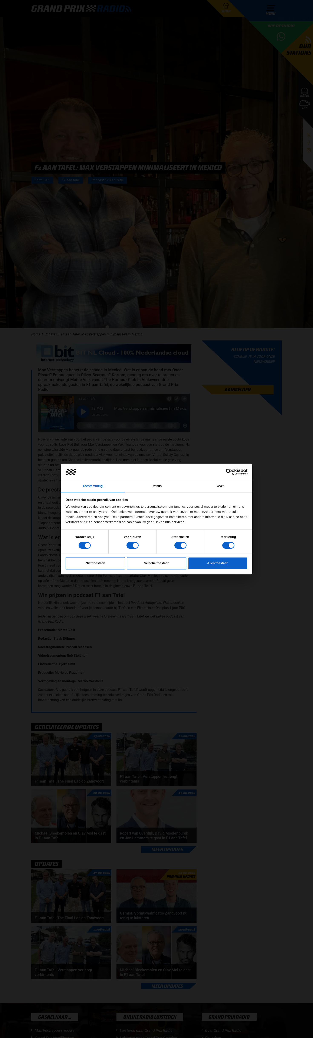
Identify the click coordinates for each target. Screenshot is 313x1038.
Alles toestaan (217, 563)
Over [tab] (220, 486)
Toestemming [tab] (92, 486)
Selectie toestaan (156, 563)
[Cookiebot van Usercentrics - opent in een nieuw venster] (229, 472)
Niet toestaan (95, 563)
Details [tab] (156, 486)
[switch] (132, 545)
